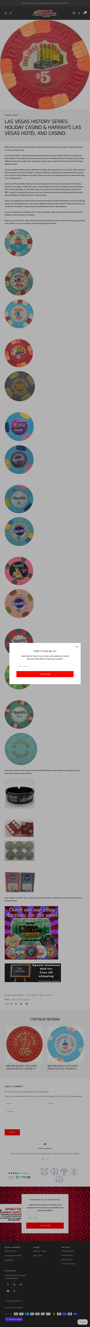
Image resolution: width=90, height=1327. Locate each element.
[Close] (77, 646)
